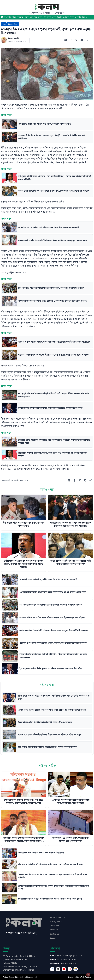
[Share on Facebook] (71, 40)
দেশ (31, 17)
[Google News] (75, 969)
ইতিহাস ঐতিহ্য (13, 24)
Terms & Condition (57, 918)
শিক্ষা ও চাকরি (75, 17)
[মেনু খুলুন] (91, 17)
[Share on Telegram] (81, 40)
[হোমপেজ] (2, 17)
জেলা (27, 17)
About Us (54, 930)
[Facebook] (52, 969)
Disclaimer (54, 926)
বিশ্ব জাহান (38, 17)
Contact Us (54, 934)
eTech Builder (85, 977)
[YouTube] (64, 969)
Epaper (53, 938)
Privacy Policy (56, 922)
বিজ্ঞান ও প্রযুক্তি (63, 17)
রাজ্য (14, 17)
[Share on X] (76, 40)
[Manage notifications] (88, 975)
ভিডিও (84, 17)
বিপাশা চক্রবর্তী (13, 39)
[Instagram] (70, 969)
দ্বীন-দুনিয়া (47, 17)
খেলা (54, 17)
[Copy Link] (87, 40)
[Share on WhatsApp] (65, 40)
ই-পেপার (7, 17)
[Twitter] (58, 969)
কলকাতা (20, 17)
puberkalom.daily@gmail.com (69, 956)
